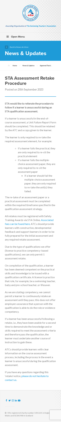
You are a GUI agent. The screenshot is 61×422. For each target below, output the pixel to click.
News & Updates (28, 65)
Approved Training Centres (49, 65)
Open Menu (17, 36)
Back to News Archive (19, 47)
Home (15, 65)
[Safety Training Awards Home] (30, 13)
